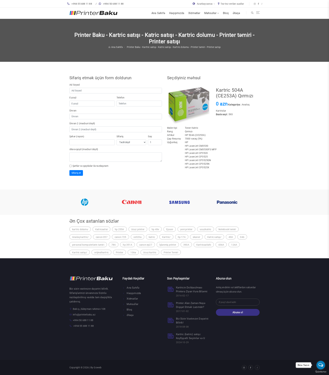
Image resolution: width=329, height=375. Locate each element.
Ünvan (72, 110)
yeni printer (186, 229)
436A (221, 244)
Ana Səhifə (158, 13)
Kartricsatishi (203, 244)
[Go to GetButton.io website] (320, 372)
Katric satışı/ (214, 237)
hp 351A (127, 244)
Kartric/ (166, 237)
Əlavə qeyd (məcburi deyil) (83, 149)
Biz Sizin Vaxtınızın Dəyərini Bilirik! (192, 320)
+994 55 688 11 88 (81, 3)
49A (231, 237)
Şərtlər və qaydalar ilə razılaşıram (90, 165)
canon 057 (101, 237)
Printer (119, 252)
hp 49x (155, 229)
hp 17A (182, 237)
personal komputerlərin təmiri (88, 244)
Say (150, 136)
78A (113, 244)
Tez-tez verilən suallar (232, 3)
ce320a (137, 237)
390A (186, 244)
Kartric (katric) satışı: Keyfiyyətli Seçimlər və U (190, 336)
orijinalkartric (101, 252)
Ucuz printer (137, 229)
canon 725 (120, 237)
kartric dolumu (80, 229)
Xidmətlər (194, 13)
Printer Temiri (171, 252)
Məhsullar (210, 13)
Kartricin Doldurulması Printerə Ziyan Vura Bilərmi (191, 289)
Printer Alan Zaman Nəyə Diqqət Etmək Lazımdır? (190, 305)
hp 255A (119, 229)
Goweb (97, 367)
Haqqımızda (176, 13)
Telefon (120, 97)
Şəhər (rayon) (76, 136)
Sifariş (120, 136)
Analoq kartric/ (80, 237)
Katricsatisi (101, 229)
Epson (169, 229)
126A (234, 244)
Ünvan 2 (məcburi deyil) (82, 123)
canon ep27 (145, 244)
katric (152, 237)
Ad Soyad (74, 84)
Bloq (226, 13)
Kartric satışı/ (79, 252)
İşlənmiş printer (167, 244)
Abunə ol (238, 312)
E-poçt (72, 97)
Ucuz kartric (149, 252)
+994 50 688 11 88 (113, 3)
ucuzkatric (205, 229)
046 (242, 237)
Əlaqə (236, 13)
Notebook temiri (227, 229)
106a (133, 252)
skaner (196, 237)
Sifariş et (76, 172)
